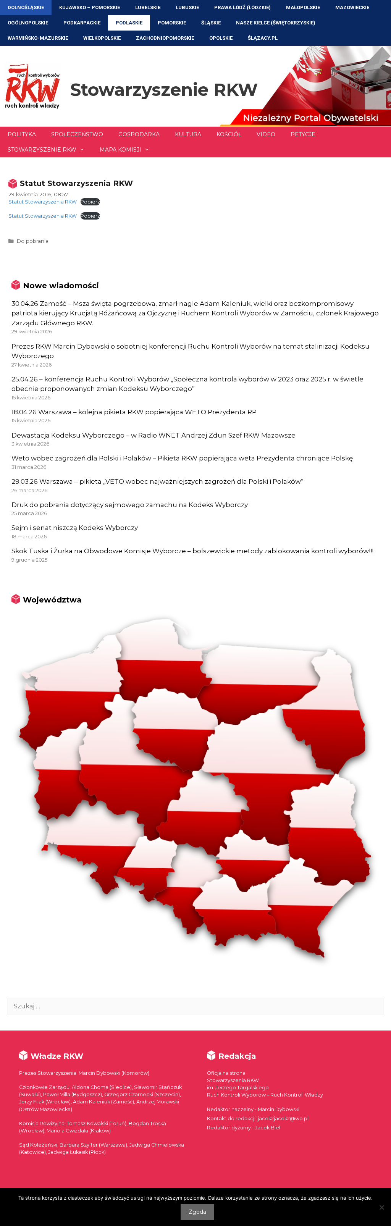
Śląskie (211, 23)
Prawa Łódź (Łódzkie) (242, 7)
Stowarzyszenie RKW (164, 89)
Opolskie (221, 38)
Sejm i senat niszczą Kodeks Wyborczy (74, 527)
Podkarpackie (81, 23)
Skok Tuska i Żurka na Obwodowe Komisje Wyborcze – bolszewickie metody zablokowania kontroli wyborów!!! (192, 551)
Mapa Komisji (120, 149)
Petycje (303, 134)
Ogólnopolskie (28, 23)
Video (266, 134)
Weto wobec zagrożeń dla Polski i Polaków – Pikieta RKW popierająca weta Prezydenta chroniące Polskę (182, 458)
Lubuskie (187, 7)
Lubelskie (147, 7)
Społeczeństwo (77, 134)
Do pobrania (32, 241)
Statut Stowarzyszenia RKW (42, 202)
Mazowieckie (352, 7)
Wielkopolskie (102, 38)
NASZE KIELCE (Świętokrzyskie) (275, 23)
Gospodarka (139, 134)
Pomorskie (172, 23)
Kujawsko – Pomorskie (89, 7)
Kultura (188, 134)
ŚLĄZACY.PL (263, 38)
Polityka (22, 134)
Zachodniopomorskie (165, 38)
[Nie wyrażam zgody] (381, 1207)
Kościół (229, 134)
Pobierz (90, 202)
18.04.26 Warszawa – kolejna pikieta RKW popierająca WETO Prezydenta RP (134, 412)
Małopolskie (303, 7)
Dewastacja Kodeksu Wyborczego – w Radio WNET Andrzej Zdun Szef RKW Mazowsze (153, 435)
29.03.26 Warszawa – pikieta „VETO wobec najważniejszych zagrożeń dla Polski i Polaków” (157, 481)
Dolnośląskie (26, 7)
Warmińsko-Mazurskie (38, 38)
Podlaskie (129, 23)
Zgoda (197, 1211)
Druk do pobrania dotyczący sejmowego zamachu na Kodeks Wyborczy (129, 505)
